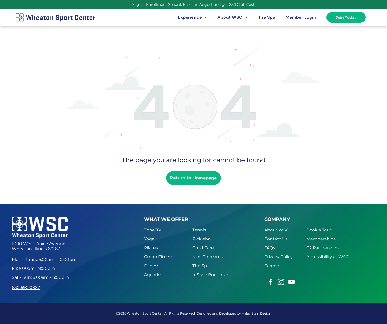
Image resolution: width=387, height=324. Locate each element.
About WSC (276, 229)
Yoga (149, 238)
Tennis (199, 229)
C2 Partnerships (323, 247)
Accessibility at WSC (327, 256)
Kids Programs (207, 256)
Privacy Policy (278, 256)
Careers (272, 265)
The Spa (200, 265)
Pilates (151, 247)
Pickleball (202, 238)
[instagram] (280, 282)
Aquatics (153, 274)
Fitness (151, 265)
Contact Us (276, 238)
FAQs (269, 247)
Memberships (321, 238)
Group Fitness (158, 256)
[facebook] (270, 282)
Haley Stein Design (256, 313)
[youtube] (291, 282)
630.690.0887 (26, 287)
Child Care (203, 247)
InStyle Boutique (210, 274)
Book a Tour (318, 229)
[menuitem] (192, 17)
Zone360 (153, 229)
